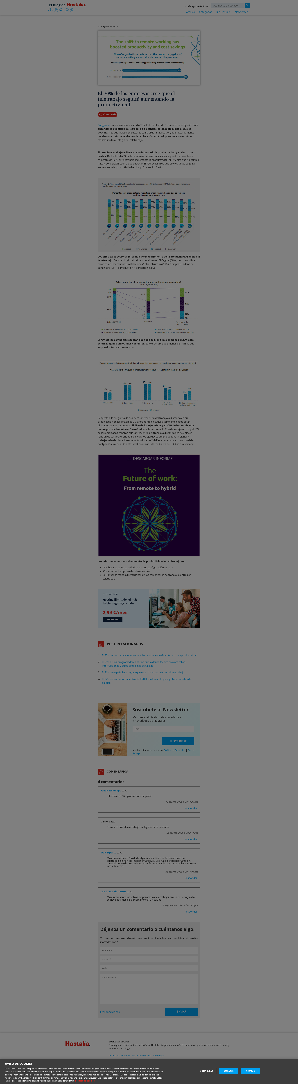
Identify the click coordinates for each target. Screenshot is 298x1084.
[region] (149, 1071)
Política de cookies (85, 1080)
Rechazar (229, 1071)
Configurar (206, 1071)
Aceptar (250, 1071)
